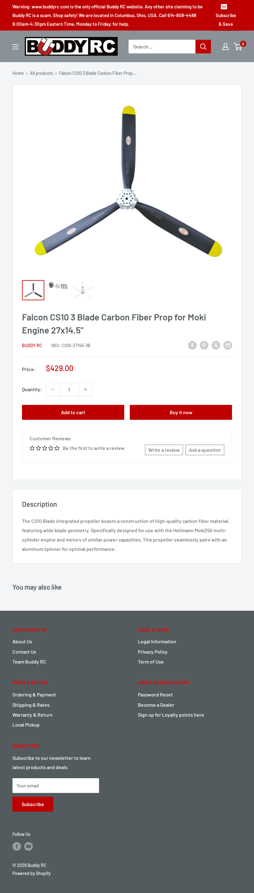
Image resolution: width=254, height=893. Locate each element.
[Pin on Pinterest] (204, 345)
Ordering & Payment (34, 694)
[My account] (225, 46)
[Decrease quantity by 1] (52, 389)
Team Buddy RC (29, 661)
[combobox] (162, 46)
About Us (22, 641)
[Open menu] (15, 46)
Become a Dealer (156, 705)
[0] (238, 46)
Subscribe (33, 804)
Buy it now (181, 412)
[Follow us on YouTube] (28, 846)
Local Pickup (26, 725)
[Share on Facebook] (192, 345)
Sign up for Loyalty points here (171, 715)
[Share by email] (227, 345)
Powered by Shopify (31, 873)
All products (41, 73)
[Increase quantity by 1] (85, 389)
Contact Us (24, 652)
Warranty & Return (32, 715)
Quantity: (32, 389)
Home (18, 73)
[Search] (203, 46)
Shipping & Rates (31, 705)
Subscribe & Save (226, 19)
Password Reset (155, 694)
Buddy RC (32, 345)
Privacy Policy (153, 652)
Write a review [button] (164, 450)
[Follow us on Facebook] (16, 846)
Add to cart (73, 412)
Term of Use (151, 661)
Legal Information (157, 641)
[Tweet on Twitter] (216, 345)
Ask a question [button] (205, 450)
